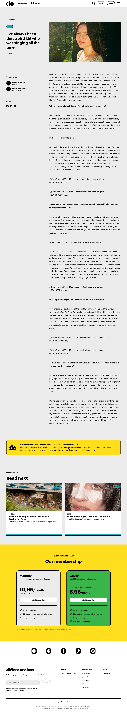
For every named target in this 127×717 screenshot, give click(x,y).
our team (64, 677)
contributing (86, 680)
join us (101, 3)
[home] (11, 3)
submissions (86, 687)
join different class (38, 600)
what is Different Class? (68, 673)
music (10, 26)
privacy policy (20, 690)
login (111, 3)
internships (85, 684)
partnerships (86, 677)
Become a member (52, 450)
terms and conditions (68, 702)
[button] (118, 3)
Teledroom (68, 708)
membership (86, 673)
